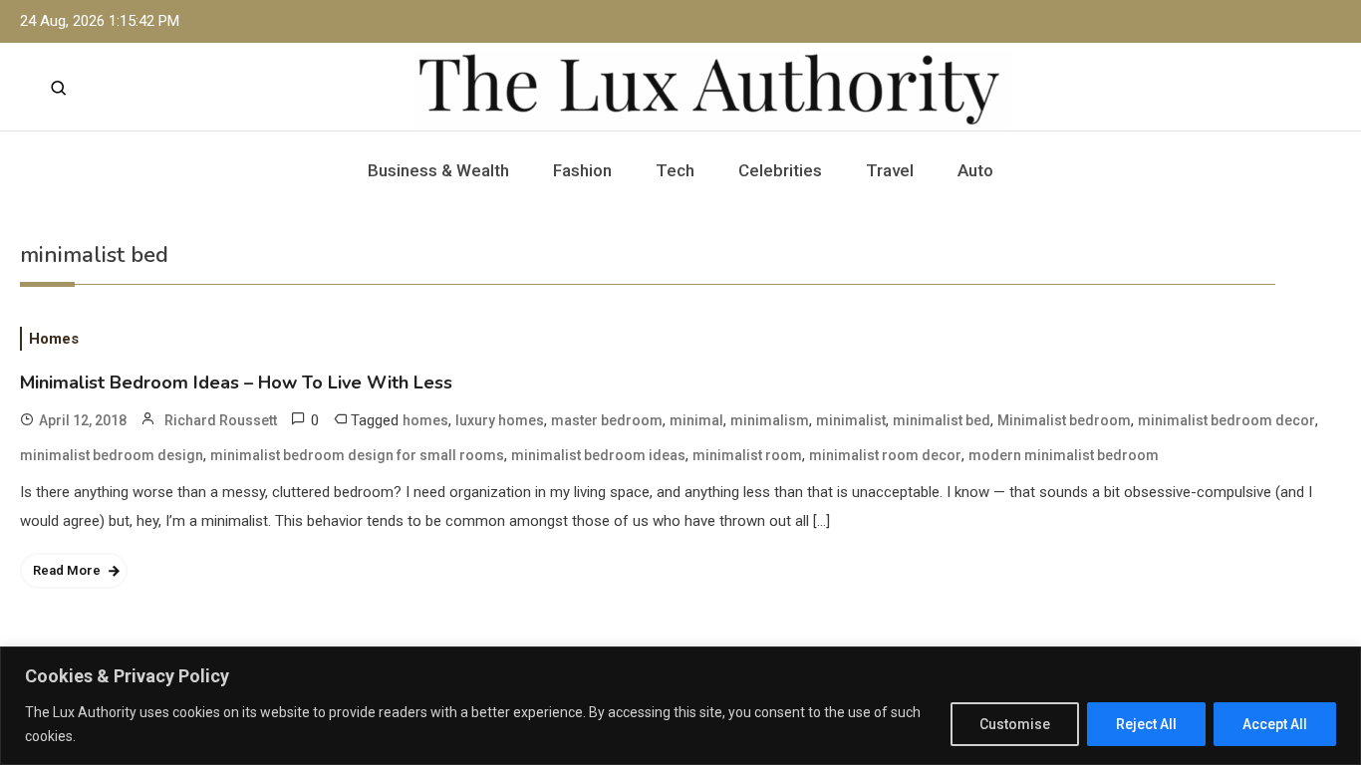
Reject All (1146, 724)
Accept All (1274, 724)
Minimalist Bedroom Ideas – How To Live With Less (236, 382)
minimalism (769, 420)
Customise (1014, 724)
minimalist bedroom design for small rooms (357, 455)
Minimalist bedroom (1064, 420)
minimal (696, 420)
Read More (67, 570)
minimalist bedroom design (111, 455)
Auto (975, 170)
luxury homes (499, 420)
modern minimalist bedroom (1063, 455)
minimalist (851, 420)
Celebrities (780, 170)
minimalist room (747, 455)
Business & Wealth (438, 170)
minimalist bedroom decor (1226, 420)
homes (425, 420)
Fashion (582, 170)
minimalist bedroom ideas (598, 455)
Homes (54, 339)
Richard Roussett (220, 420)
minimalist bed (941, 420)
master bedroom (607, 420)
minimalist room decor (885, 455)
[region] (680, 705)
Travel (890, 170)
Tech (675, 170)
